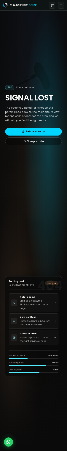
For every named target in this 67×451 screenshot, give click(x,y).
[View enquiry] (52, 5)
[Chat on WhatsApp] (8, 442)
